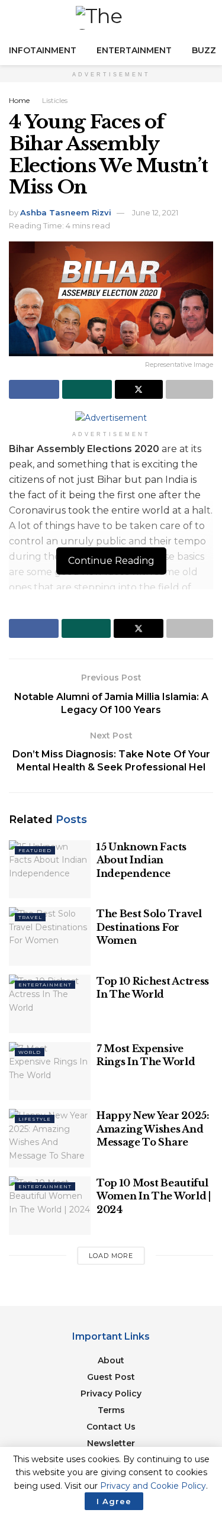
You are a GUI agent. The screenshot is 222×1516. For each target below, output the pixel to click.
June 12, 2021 (155, 212)
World (29, 1052)
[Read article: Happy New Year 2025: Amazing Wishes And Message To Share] (50, 1138)
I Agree (113, 1501)
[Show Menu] (14, 18)
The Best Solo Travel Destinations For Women (149, 927)
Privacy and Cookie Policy (153, 1485)
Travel (30, 917)
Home (19, 100)
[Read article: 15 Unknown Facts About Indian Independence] (50, 869)
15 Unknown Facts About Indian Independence (141, 860)
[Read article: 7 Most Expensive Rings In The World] (50, 1071)
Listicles (54, 100)
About (111, 1360)
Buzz (204, 50)
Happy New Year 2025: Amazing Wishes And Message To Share (153, 1128)
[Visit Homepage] (111, 18)
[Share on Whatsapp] (87, 389)
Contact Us (111, 1426)
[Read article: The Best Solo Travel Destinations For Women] (50, 936)
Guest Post (111, 1377)
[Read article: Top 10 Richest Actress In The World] (50, 1004)
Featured (35, 850)
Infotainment (42, 50)
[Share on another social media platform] (190, 389)
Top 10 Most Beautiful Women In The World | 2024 (153, 1196)
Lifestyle (34, 1119)
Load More (111, 1255)
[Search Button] (208, 18)
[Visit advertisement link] (111, 418)
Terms (111, 1410)
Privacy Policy (111, 1393)
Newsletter (111, 1443)
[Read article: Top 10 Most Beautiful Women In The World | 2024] (50, 1205)
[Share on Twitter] (139, 389)
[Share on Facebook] (34, 389)
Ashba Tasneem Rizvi (65, 212)
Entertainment (134, 50)
